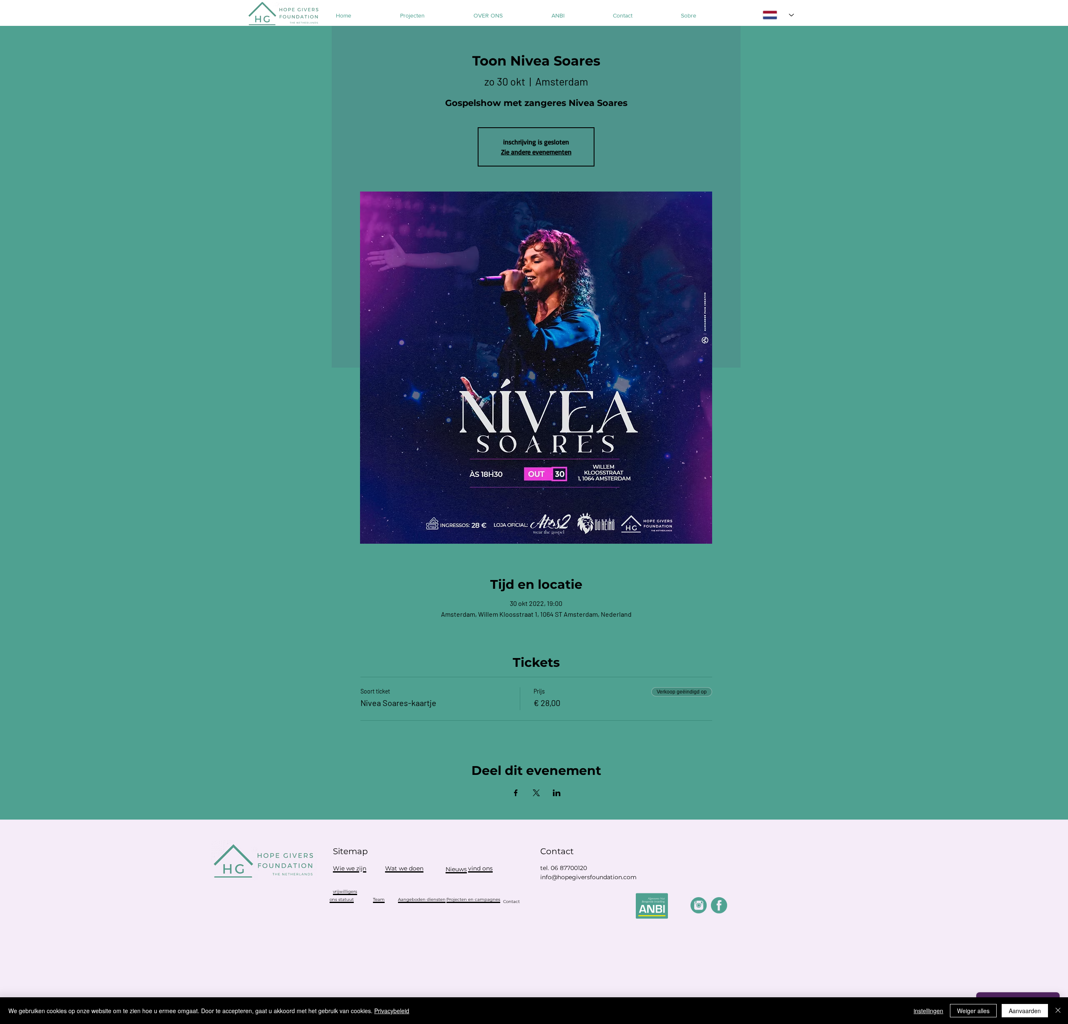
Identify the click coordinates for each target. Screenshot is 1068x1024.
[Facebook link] (719, 905)
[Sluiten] (1058, 1010)
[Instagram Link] (698, 905)
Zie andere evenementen (536, 152)
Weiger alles (973, 1010)
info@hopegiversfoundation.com (588, 877)
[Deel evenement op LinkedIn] (557, 792)
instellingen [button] (928, 1010)
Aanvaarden (1025, 1010)
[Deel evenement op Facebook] (516, 792)
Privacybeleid (391, 1010)
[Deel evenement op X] (536, 792)
